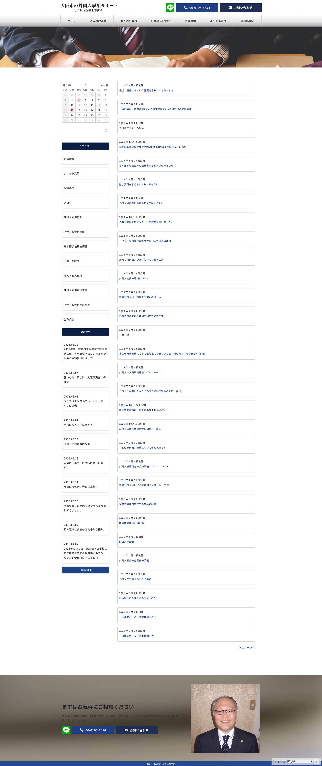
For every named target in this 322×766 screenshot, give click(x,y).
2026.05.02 (85, 527)
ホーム (71, 21)
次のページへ (247, 647)
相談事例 (190, 21)
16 (65, 110)
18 (78, 110)
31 (99, 95)
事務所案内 (247, 20)
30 (92, 95)
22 (105, 110)
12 (85, 105)
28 (78, 95)
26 (65, 95)
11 (78, 105)
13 (92, 105)
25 (78, 115)
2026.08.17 (85, 351)
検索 (106, 131)
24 (72, 115)
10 (72, 105)
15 (105, 105)
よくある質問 (218, 21)
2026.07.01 (79, 422)
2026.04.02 (85, 550)
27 (72, 95)
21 (99, 110)
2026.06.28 (77, 441)
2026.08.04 (85, 377)
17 (72, 110)
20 (92, 110)
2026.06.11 (81, 484)
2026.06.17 (83, 463)
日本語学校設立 (161, 21)
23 (65, 115)
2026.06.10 (85, 505)
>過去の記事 (85, 570)
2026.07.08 (83, 401)
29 (85, 95)
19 (85, 110)
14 (99, 105)
